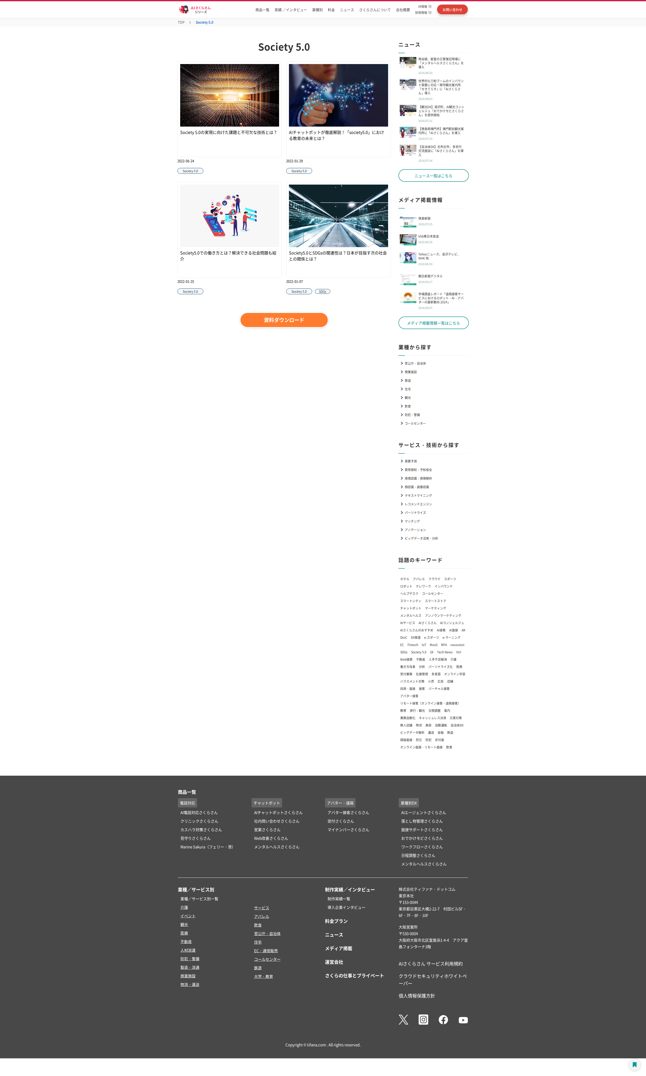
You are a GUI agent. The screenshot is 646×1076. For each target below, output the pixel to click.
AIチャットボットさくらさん (278, 812)
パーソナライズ (415, 512)
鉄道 (408, 380)
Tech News (445, 652)
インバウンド (444, 586)
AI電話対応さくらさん (199, 812)
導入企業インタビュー (346, 907)
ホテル (404, 579)
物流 (419, 725)
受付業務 (406, 674)
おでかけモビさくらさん (422, 838)
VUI (458, 652)
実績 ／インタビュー (291, 9)
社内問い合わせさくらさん (277, 821)
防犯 (428, 740)
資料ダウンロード (284, 320)
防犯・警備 (412, 415)
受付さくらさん (341, 821)
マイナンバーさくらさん (348, 829)
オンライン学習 (454, 674)
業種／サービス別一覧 (199, 898)
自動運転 (441, 725)
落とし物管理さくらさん (422, 821)
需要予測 (411, 461)
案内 (447, 710)
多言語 (436, 674)
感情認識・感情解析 (418, 478)
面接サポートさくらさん (422, 829)
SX (432, 652)
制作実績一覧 (339, 898)
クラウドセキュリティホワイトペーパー (433, 979)
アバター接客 (409, 696)
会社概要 (403, 9)
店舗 (450, 681)
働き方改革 (407, 666)
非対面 (439, 740)
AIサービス (407, 623)
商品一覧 (262, 9)
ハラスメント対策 (412, 681)
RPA (444, 645)
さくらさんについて (375, 9)
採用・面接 (407, 688)
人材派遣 (188, 950)
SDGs (404, 652)
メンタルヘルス (410, 615)
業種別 (317, 9)
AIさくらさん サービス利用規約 (431, 963)
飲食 (408, 406)
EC (402, 645)
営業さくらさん (267, 829)
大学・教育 (263, 976)
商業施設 (411, 372)
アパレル (419, 579)
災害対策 (456, 718)
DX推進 (416, 637)
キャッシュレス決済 (432, 718)
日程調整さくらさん (418, 855)
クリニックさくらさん (199, 821)
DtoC (403, 637)
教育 (403, 710)
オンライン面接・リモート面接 (421, 747)
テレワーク (423, 586)
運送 (431, 732)
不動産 (420, 659)
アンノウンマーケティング (443, 615)
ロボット (406, 586)
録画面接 (406, 740)
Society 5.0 (418, 652)
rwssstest (457, 645)
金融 (441, 732)
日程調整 (434, 710)
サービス (261, 907)
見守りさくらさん (195, 838)
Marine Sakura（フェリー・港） (207, 846)
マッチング (412, 521)
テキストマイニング (418, 495)
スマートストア (435, 601)
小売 (431, 681)
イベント (188, 915)
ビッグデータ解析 (412, 732)
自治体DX (457, 725)
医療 (459, 666)
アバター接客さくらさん (348, 812)
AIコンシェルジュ (452, 623)
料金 (331, 9)
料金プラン (336, 921)
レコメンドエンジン (418, 504)
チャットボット (410, 608)
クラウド (434, 579)
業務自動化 (407, 718)
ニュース (347, 9)
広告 (441, 681)
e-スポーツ (431, 637)
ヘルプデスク (409, 593)
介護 (453, 659)
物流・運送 (189, 984)
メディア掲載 (338, 948)
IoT (424, 645)
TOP (181, 22)
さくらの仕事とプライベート (354, 975)
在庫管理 (422, 674)
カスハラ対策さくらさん (201, 829)
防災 (419, 740)
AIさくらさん (428, 623)
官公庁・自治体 (415, 363)
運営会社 (334, 962)
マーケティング (435, 608)
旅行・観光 (417, 710)
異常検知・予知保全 (418, 470)
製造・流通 (189, 967)
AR (463, 630)
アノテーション (415, 530)
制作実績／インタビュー (350, 889)
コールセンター (415, 423)
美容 (428, 725)
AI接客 (441, 630)
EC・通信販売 (266, 950)
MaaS (434, 645)
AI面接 (453, 630)
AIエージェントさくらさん (423, 812)
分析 (422, 666)
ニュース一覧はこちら (433, 175)
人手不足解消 (438, 659)
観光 (408, 397)
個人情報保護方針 (417, 995)
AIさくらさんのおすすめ (416, 630)
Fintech (413, 645)
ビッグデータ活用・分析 (421, 538)
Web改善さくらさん (271, 838)
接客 (422, 688)
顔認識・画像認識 (417, 487)
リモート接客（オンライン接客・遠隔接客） (430, 703)
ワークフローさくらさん (422, 846)
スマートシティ (410, 601)
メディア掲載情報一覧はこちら (433, 323)
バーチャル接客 (439, 688)
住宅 (408, 389)
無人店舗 (406, 725)
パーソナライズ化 (440, 666)
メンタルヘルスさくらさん (277, 846)
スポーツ (450, 579)
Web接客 (406, 659)
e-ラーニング (452, 637)
